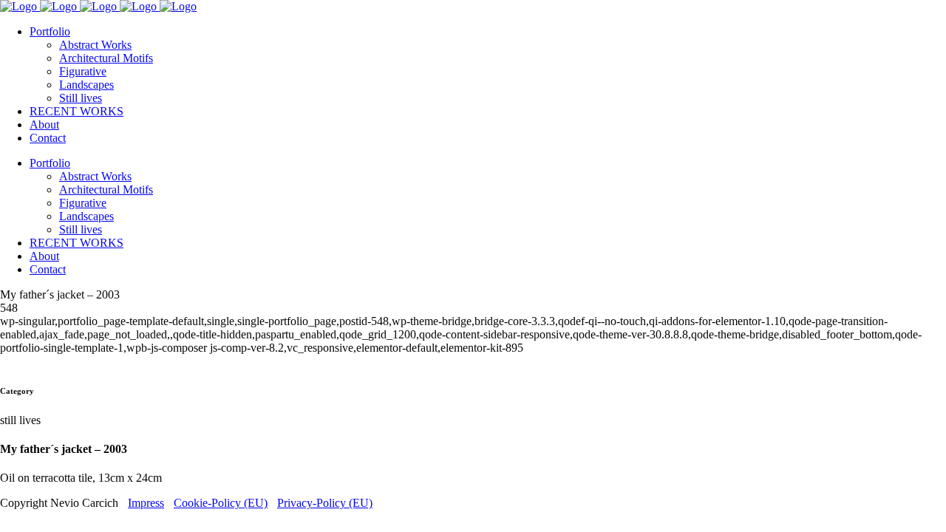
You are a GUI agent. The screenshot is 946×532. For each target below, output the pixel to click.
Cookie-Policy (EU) (221, 503)
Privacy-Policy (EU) (324, 503)
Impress (146, 503)
